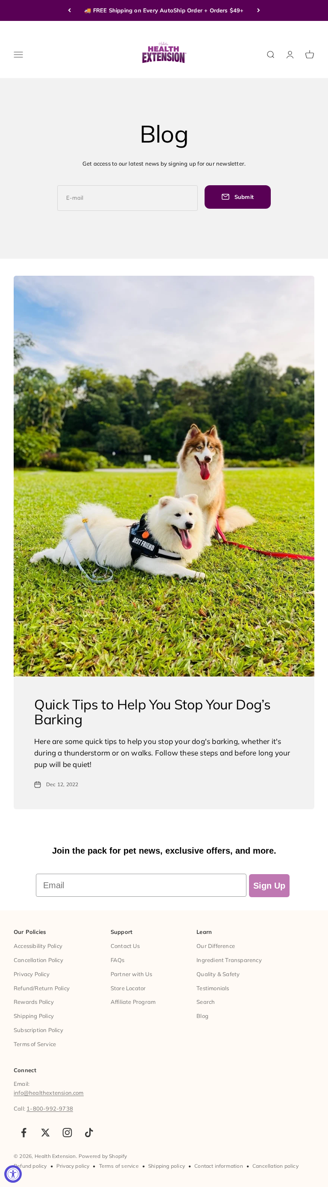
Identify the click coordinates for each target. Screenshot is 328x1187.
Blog (202, 1015)
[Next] (258, 10)
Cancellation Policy (38, 960)
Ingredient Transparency (229, 960)
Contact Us (125, 945)
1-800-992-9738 (49, 1108)
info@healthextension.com (49, 1092)
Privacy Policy (32, 974)
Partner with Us (131, 974)
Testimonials (212, 988)
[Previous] (69, 10)
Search (205, 1001)
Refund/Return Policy (42, 988)
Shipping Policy (34, 1015)
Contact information (218, 1166)
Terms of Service (35, 1044)
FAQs (118, 960)
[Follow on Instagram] (67, 1132)
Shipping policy (166, 1166)
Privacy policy (73, 1166)
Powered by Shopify (103, 1156)
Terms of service (119, 1166)
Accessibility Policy (38, 945)
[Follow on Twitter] (45, 1132)
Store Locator (128, 988)
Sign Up (269, 885)
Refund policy (30, 1166)
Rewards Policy (34, 1001)
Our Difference (215, 945)
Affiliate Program (133, 1001)
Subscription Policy (38, 1030)
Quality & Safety (218, 974)
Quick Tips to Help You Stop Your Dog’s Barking (152, 712)
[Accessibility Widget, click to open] (13, 1174)
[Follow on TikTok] (89, 1132)
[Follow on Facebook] (23, 1132)
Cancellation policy (275, 1166)
